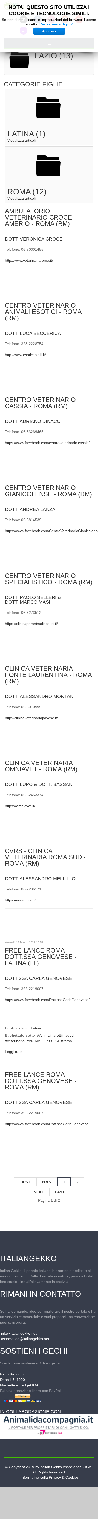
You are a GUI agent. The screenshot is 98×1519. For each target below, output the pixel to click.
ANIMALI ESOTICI (44, 1041)
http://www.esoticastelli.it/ (25, 355)
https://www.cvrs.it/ (20, 900)
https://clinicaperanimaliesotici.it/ (31, 623)
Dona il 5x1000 (12, 1380)
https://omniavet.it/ (20, 806)
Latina (36, 1028)
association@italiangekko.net (25, 1339)
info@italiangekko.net (19, 1333)
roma (67, 1041)
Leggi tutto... (15, 1052)
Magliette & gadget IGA (19, 1385)
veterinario (16, 1041)
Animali (45, 1035)
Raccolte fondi (12, 1374)
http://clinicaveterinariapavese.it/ (31, 718)
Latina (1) (26, 133)
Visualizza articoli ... (23, 140)
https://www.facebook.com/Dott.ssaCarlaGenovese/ (47, 1000)
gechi (71, 1035)
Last (60, 1192)
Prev (46, 1182)
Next (38, 1192)
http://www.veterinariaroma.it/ (29, 260)
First (25, 1182)
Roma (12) (27, 191)
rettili (59, 1035)
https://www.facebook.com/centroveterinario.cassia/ (47, 443)
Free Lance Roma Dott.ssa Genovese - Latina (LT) (41, 956)
